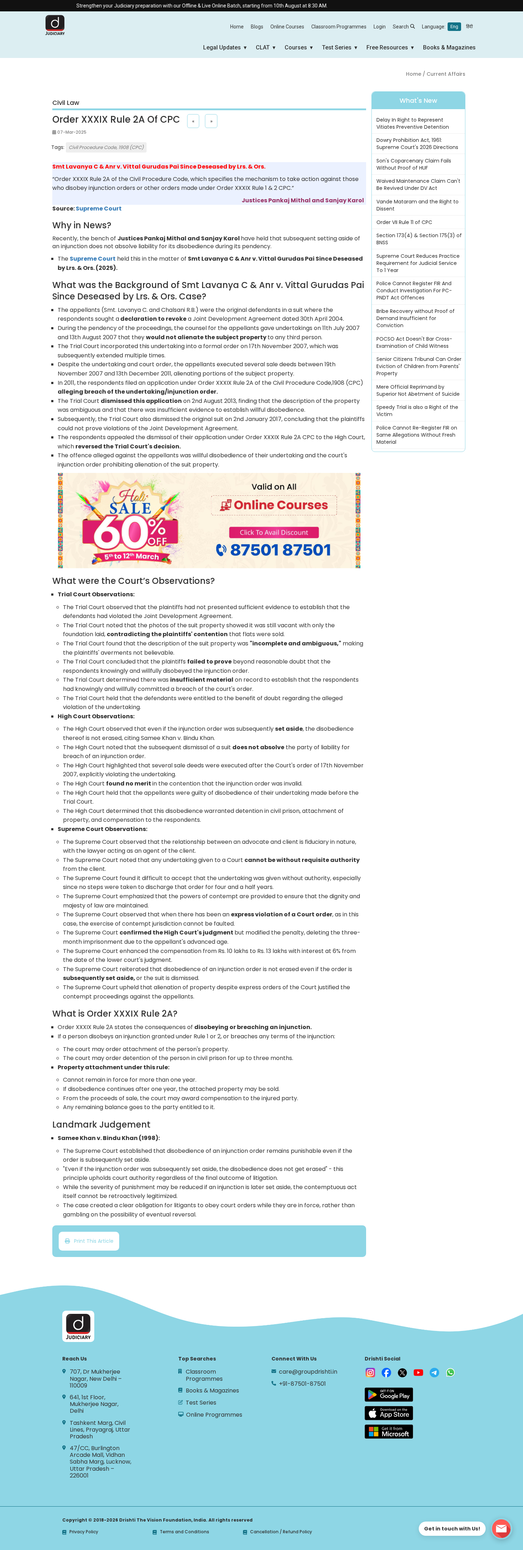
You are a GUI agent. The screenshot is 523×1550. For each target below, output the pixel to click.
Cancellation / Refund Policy (281, 1532)
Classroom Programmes (338, 27)
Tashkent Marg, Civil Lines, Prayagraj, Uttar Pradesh (100, 1429)
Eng (454, 26)
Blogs (257, 27)
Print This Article (91, 1241)
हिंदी (469, 26)
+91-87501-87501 (302, 1383)
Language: (447, 27)
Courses (296, 47)
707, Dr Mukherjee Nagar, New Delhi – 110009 (96, 1378)
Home (237, 27)
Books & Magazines (449, 47)
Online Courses (287, 27)
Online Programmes (214, 1414)
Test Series (337, 47)
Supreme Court (93, 259)
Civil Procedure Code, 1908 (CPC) (106, 147)
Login (380, 27)
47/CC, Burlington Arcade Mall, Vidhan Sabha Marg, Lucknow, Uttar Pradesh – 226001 (100, 1462)
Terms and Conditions (184, 1532)
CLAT (263, 47)
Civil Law (65, 102)
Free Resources (387, 47)
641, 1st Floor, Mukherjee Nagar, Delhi (94, 1404)
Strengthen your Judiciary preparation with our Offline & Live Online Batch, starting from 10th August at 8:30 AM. (175, 6)
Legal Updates (222, 47)
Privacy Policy (83, 1532)
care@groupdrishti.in (308, 1371)
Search (401, 27)
